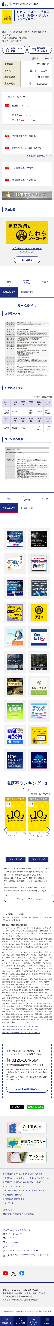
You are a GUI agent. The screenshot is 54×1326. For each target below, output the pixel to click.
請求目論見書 (18, 180)
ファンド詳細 (15, 859)
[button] (5, 829)
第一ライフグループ (13, 1234)
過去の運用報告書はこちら (39, 156)
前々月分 (16, 120)
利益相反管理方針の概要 (12, 1195)
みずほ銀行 (9, 1238)
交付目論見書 (18, 168)
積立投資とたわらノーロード (27, 248)
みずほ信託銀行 (11, 1242)
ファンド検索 (20, 1323)
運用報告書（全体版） (22, 148)
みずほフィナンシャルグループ (18, 1230)
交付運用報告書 (19, 136)
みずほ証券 (9, 1246)
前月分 (15, 115)
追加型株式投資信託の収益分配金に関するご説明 (20, 1026)
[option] (15, 829)
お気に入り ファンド (34, 1323)
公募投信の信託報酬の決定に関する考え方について (21, 1033)
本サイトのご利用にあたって (14, 1186)
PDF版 (15, 105)
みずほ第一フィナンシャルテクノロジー (21, 1251)
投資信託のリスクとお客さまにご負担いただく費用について (27, 1178)
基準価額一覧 (6, 1323)
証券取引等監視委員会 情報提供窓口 (20, 1214)
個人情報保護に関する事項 (13, 1199)
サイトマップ (8, 1203)
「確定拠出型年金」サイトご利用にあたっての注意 (23, 1190)
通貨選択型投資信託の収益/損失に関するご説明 (19, 1029)
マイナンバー (10, 1210)
